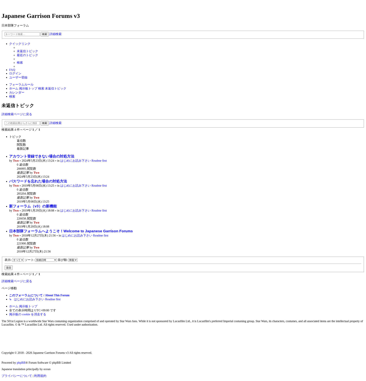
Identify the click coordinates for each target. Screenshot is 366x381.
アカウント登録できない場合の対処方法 (41, 156)
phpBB (21, 362)
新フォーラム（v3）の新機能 (33, 206)
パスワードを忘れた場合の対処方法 (38, 181)
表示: (8, 259)
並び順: (63, 259)
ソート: (30, 259)
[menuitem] (27, 51)
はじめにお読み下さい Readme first (83, 160)
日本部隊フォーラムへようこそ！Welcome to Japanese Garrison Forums (71, 231)
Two (16, 160)
